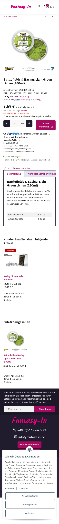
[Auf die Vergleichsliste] (5, 168)
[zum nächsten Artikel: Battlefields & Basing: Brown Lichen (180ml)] (52, 17)
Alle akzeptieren (30, 496)
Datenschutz (24, 488)
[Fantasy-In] (20, 7)
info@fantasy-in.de (31, 437)
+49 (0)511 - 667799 (31, 430)
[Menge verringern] (6, 123)
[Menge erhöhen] (29, 123)
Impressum (10, 488)
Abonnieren (45, 409)
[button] (39, 7)
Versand (24, 110)
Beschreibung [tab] (14, 173)
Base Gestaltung (21, 96)
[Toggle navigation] (5, 7)
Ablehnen (30, 513)
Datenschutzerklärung (14, 398)
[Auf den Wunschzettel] (9, 168)
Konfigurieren (30, 504)
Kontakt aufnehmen (29, 444)
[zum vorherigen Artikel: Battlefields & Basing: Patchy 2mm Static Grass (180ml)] (46, 17)
